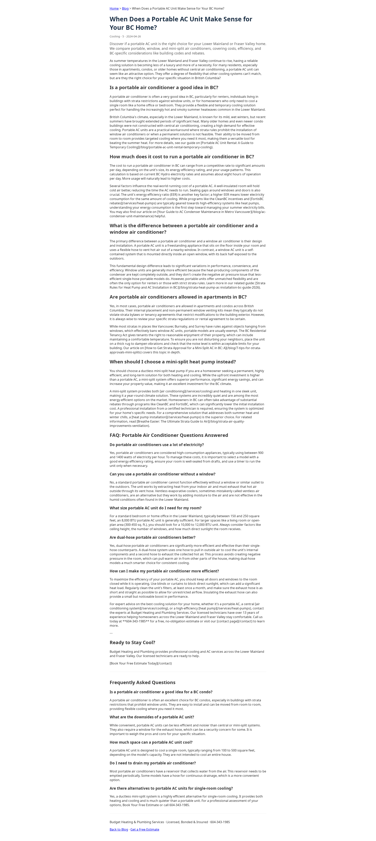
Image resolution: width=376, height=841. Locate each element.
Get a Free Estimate (144, 829)
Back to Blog (119, 829)
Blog (125, 8)
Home (114, 8)
